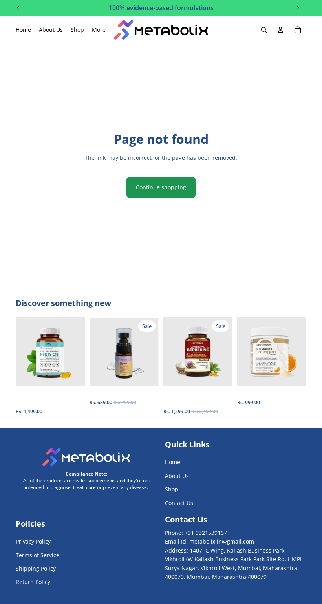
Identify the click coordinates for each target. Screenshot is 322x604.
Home (172, 462)
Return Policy (33, 582)
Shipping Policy (36, 568)
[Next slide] (76, 352)
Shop (171, 489)
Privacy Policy (33, 541)
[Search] (264, 29)
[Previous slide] (24, 352)
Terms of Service (37, 555)
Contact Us (179, 503)
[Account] (280, 29)
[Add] (73, 375)
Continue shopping (161, 187)
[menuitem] (99, 29)
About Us (177, 476)
